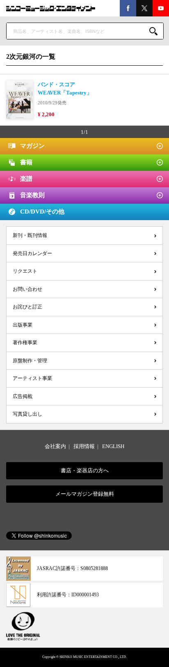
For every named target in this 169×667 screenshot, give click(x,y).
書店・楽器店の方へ (85, 470)
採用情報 (84, 446)
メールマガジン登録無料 (84, 494)
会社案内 (55, 446)
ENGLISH (113, 446)
